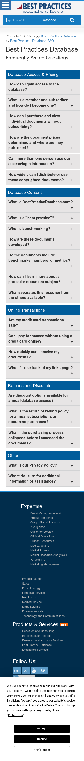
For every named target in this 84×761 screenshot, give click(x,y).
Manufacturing (31, 606)
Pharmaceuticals (32, 611)
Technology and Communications (43, 616)
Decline (42, 739)
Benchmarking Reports (36, 635)
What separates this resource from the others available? (38, 295)
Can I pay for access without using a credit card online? (40, 338)
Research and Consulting (38, 631)
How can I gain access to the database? (33, 86)
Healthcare (29, 597)
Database (49, 19)
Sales (25, 583)
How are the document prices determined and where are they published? (35, 142)
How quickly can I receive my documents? (34, 354)
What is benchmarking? (29, 228)
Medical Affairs (39, 545)
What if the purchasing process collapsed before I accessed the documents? (36, 438)
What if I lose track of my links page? (40, 367)
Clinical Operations (42, 536)
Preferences (42, 749)
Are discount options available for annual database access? (38, 397)
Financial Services (34, 592)
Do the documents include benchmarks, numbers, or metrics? (39, 257)
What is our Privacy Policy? (32, 465)
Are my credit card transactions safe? (36, 322)
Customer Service (41, 531)
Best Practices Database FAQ (32, 40)
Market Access (39, 550)
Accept (42, 728)
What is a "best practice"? (31, 217)
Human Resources (42, 541)
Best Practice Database (37, 645)
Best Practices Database (59, 36)
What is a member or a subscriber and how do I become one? (38, 102)
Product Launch (32, 579)
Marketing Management (45, 564)
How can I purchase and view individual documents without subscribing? (34, 121)
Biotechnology (31, 588)
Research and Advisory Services (42, 640)
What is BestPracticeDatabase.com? (40, 201)
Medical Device (32, 602)
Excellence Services (35, 649)
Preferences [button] (15, 715)
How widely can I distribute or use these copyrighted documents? (38, 177)
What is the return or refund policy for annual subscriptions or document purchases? (38, 416)
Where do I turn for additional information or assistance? (34, 478)
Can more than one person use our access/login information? (39, 161)
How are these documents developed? (31, 241)
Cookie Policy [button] (45, 705)
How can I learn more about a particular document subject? (34, 279)
